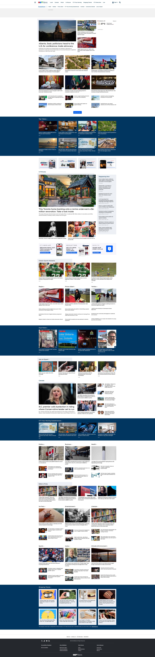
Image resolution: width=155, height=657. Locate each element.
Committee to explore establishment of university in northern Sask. (87, 133)
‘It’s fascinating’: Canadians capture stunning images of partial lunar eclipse (55, 529)
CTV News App (80, 636)
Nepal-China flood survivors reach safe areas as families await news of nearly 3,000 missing (108, 576)
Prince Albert (60, 6)
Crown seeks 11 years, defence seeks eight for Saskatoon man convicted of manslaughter (50, 71)
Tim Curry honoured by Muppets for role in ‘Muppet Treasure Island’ (81, 531)
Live (104, 2)
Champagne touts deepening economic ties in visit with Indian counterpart (55, 467)
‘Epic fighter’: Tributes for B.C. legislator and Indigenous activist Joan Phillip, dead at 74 (110, 386)
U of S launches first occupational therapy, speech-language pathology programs (56, 97)
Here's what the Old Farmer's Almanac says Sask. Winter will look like (86, 151)
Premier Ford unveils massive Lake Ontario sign (66, 350)
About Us (68, 636)
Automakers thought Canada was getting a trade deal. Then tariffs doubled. (81, 570)
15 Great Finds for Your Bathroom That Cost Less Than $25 (87, 601)
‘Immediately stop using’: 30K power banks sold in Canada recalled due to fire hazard (87, 499)
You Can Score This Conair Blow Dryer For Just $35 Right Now (47, 621)
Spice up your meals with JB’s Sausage (46, 373)
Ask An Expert (99, 6)
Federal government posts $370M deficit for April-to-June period (51, 462)
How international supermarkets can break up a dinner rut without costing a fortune (108, 530)
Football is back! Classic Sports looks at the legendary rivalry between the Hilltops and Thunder (101, 279)
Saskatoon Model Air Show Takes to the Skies (47, 150)
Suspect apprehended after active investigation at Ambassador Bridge (110, 398)
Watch (62, 2)
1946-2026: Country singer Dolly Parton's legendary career (52, 238)
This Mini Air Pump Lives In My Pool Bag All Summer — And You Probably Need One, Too (67, 602)
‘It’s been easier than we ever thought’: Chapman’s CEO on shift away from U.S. (106, 350)
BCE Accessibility (44, 647)
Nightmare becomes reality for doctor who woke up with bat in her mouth (107, 498)
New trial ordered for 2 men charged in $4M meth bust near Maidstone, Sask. (110, 405)
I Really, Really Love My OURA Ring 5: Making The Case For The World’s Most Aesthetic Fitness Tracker (107, 602)
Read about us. (95, 626)
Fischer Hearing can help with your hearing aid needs (66, 373)
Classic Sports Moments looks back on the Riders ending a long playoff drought (51, 278)
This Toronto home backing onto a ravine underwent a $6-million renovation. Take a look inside (66, 210)
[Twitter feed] (42, 641)
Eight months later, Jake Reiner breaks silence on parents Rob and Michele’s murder (81, 538)
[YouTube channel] (46, 641)
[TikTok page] (44, 641)
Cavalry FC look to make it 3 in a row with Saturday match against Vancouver (56, 576)
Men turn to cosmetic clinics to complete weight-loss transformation (107, 467)
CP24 (79, 647)
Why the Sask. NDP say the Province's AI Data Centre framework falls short (67, 150)
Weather (54, 6)
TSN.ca (79, 650)
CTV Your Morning (77, 2)
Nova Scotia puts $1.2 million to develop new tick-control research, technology (50, 524)
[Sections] (35, 2)
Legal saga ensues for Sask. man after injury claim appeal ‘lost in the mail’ (86, 50)
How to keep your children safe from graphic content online (87, 435)
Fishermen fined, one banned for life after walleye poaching (109, 392)
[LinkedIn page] (49, 641)
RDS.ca (98, 650)
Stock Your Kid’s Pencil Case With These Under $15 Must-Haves (67, 621)
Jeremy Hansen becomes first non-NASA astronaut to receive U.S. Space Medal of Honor (55, 537)
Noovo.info (99, 647)
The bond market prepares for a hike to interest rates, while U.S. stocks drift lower (81, 476)
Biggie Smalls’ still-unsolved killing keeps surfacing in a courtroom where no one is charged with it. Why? (77, 525)
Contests (82, 6)
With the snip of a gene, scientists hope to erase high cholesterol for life (108, 474)
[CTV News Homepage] (42, 2)
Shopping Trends (87, 2)
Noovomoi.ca (99, 648)
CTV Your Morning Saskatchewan (72, 6)
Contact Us (73, 636)
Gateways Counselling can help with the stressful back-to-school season (106, 373)
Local (51, 2)
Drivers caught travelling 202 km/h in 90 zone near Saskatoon (47, 133)
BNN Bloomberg (81, 648)
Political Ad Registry (64, 650)
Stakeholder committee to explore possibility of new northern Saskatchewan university (102, 71)
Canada (57, 2)
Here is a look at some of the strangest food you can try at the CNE (81, 239)
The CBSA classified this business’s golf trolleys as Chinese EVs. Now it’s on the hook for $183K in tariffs (86, 396)
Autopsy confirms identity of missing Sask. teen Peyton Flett (76, 304)
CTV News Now (97, 2)
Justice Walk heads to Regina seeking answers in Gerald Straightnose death (103, 304)
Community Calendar (90, 6)
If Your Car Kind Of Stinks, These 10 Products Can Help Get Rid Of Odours (107, 621)
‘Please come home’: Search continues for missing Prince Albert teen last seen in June (77, 315)
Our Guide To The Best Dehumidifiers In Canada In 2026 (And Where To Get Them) (87, 621)
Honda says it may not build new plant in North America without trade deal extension (82, 577)
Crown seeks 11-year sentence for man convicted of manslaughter (67, 133)
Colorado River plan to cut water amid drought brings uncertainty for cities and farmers (102, 564)
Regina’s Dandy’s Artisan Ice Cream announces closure (51, 319)
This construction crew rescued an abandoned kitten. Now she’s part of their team (108, 537)
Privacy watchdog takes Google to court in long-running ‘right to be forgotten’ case (55, 474)
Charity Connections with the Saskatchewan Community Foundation (85, 374)
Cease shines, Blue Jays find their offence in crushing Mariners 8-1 (49, 564)
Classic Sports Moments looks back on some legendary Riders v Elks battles (76, 278)
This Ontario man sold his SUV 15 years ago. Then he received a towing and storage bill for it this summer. (77, 564)
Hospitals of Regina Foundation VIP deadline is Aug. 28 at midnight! (106, 435)
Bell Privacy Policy (63, 647)
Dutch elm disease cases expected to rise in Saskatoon (107, 133)
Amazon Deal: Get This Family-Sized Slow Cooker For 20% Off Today (47, 602)
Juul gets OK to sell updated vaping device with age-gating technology (102, 462)
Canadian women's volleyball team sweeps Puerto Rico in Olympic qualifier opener (55, 569)
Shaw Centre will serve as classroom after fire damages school (107, 150)
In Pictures (68, 2)
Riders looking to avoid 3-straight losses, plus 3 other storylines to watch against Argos (87, 33)
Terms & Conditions (63, 648)
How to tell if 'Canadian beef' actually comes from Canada (48, 350)
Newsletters (86, 636)
